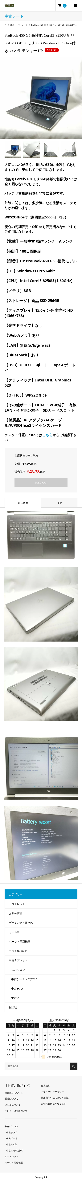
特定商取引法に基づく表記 (54, 1097)
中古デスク (18, 988)
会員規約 (45, 1085)
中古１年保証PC (18, 951)
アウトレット (17, 904)
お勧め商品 (15, 913)
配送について (11, 1098)
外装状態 (23, 503)
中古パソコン (17, 969)
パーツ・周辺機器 (19, 941)
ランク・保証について (16, 1110)
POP (59, 503)
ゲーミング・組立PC (21, 922)
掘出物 (13, 1007)
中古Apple (11, 1144)
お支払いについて (14, 1092)
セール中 (14, 932)
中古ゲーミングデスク (24, 979)
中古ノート (18, 998)
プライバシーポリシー (52, 1091)
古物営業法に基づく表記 (53, 1103)
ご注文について (13, 1104)
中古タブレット (18, 960)
